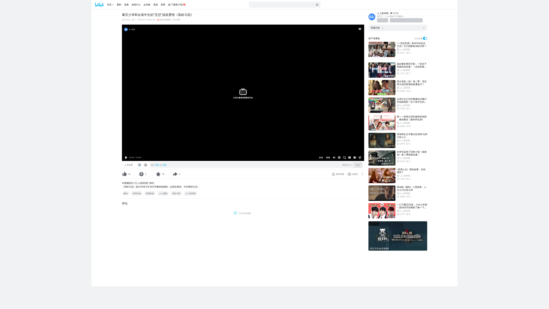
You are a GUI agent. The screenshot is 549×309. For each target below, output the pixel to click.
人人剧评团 (190, 193)
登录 (157, 165)
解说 (126, 193)
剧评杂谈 (137, 193)
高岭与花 (176, 193)
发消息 (395, 13)
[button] (126, 157)
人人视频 (163, 193)
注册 (164, 165)
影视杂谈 (150, 193)
